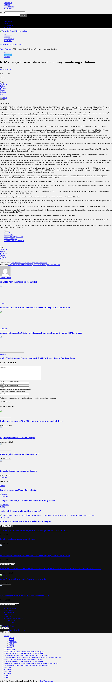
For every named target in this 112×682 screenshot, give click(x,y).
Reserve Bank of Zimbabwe (14, 241)
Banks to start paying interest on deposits (18, 471)
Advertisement (9, 7)
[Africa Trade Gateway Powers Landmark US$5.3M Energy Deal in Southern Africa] (12, 352)
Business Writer (5, 69)
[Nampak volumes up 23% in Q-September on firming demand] (4, 494)
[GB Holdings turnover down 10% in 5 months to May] (5, 591)
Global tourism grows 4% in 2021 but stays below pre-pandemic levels (31, 421)
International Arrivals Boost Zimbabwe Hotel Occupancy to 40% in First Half (35, 307)
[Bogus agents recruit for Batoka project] (5, 433)
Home (2, 49)
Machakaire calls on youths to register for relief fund (29, 263)
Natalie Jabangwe (10, 239)
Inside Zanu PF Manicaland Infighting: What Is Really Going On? (27, 655)
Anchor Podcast (9, 650)
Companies (8, 49)
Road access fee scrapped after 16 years (17, 539)
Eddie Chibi (8, 235)
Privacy (7, 5)
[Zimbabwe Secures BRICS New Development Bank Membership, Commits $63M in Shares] (12, 327)
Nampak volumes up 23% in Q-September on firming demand (28, 500)
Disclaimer (8, 3)
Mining (2, 507)
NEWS (6, 636)
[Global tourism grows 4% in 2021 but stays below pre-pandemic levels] (5, 417)
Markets (7, 57)
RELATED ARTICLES (9, 282)
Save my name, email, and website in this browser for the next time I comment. (29, 398)
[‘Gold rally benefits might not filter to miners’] (4, 505)
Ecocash (7, 233)
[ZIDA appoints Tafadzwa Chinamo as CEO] (5, 450)
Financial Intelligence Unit (13, 237)
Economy (8, 55)
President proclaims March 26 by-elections (19, 490)
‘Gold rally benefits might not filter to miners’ (20, 511)
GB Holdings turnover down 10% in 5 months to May (24, 596)
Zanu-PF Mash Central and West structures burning (23, 579)
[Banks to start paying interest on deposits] (5, 467)
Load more (4, 477)
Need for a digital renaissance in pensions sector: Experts (24, 651)
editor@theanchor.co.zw (16, 630)
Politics (2, 486)
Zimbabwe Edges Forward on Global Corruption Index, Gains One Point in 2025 (32, 657)
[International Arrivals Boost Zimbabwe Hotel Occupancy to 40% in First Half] (12, 301)
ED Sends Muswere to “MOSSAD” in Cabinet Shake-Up (24, 653)
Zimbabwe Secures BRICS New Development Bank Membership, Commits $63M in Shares (41, 333)
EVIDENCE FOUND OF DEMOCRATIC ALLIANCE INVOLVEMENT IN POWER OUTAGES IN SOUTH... (50, 568)
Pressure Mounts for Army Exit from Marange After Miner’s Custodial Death (31, 663)
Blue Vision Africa (46, 681)
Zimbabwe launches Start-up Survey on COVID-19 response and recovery (34, 265)
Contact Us (8, 9)
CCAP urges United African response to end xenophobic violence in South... (34, 530)
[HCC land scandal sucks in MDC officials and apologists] (47, 515)
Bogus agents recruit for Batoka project (17, 437)
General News (5, 517)
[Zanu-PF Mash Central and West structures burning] (3, 575)
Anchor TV (8, 648)
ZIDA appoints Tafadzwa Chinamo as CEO (19, 454)
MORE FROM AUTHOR (27, 282)
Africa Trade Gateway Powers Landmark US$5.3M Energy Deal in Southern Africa (37, 358)
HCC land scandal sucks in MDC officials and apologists (25, 521)
